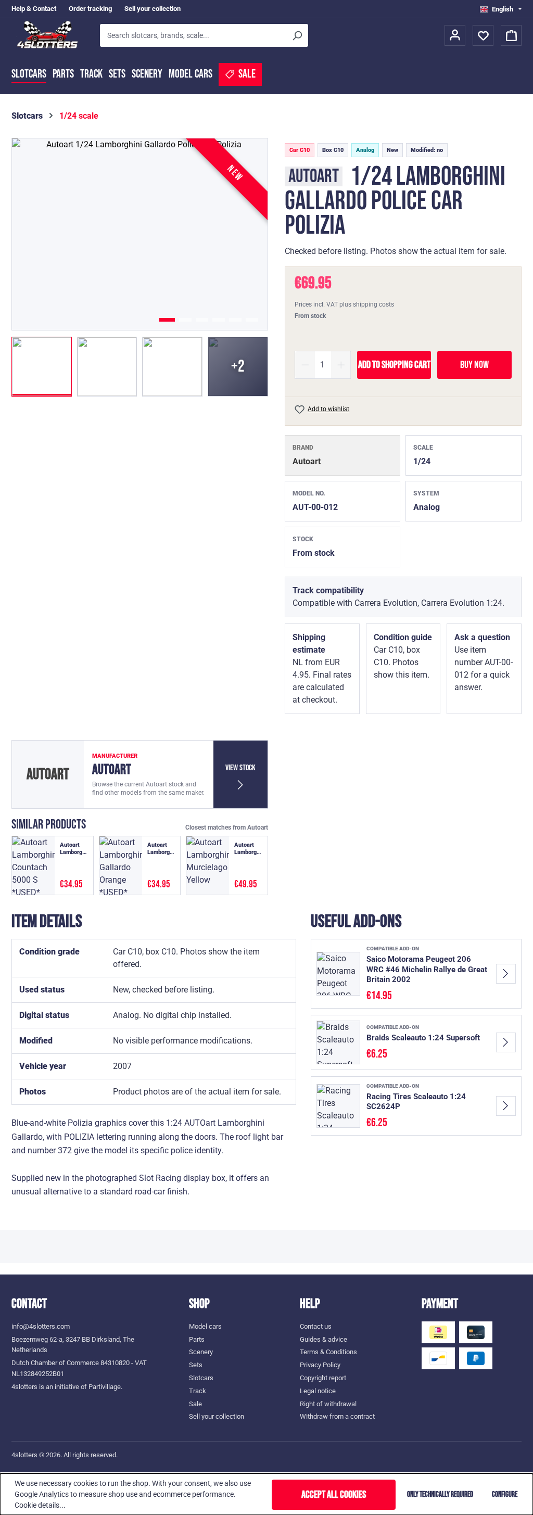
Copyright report (323, 1378)
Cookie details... (40, 1505)
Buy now (474, 365)
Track (91, 74)
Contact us (316, 1326)
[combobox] (193, 35)
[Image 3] (202, 320)
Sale (195, 1404)
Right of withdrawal (328, 1404)
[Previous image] (34, 234)
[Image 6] (252, 320)
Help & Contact (33, 8)
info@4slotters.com (40, 1326)
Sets (117, 74)
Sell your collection (152, 8)
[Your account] (455, 35)
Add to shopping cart (394, 365)
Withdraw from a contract (337, 1416)
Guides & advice (323, 1339)
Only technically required (440, 1494)
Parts (63, 74)
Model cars (190, 74)
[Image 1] (167, 320)
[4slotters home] (50, 35)
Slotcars (28, 74)
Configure (504, 1494)
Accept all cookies (333, 1494)
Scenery (147, 74)
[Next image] (244, 234)
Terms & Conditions (328, 1352)
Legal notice (318, 1391)
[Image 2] (185, 320)
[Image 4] (218, 320)
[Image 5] (235, 320)
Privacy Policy (320, 1365)
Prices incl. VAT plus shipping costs (344, 304)
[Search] (296, 35)
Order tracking (90, 8)
